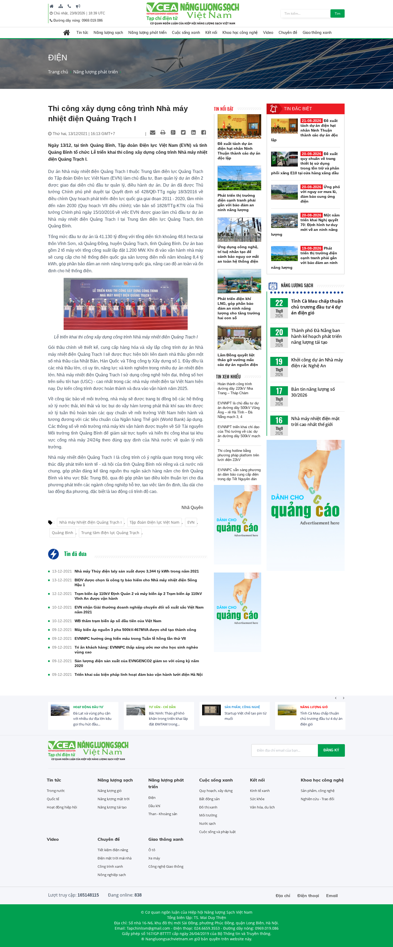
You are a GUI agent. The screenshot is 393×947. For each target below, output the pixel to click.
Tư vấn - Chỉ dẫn (162, 707)
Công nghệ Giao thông (165, 866)
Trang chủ (58, 72)
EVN (191, 522)
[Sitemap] (61, 6)
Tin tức (82, 32)
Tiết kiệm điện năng (113, 849)
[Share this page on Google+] (173, 132)
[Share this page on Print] (163, 132)
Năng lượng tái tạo (112, 807)
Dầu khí (154, 805)
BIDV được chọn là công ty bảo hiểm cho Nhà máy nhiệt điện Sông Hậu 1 (136, 582)
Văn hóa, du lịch (262, 807)
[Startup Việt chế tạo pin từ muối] (211, 714)
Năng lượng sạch (108, 32)
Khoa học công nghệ (240, 32)
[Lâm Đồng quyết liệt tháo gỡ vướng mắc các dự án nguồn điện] (239, 338)
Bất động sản (209, 798)
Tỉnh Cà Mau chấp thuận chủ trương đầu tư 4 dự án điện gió (317, 307)
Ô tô (151, 849)
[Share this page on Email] (152, 132)
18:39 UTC (96, 13)
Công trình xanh (110, 866)
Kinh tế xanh (260, 790)
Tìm (337, 13)
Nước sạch (207, 823)
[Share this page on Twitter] (183, 132)
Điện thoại (308, 895)
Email (332, 895)
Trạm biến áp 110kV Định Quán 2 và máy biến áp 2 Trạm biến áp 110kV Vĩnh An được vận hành (138, 596)
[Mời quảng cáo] (78, 6)
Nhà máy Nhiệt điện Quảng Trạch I (90, 522)
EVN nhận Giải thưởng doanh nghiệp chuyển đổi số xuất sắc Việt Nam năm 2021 (139, 609)
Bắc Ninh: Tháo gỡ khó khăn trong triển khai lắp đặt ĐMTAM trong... (168, 719)
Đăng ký (331, 750)
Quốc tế (53, 798)
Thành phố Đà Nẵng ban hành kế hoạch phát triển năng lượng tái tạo (316, 336)
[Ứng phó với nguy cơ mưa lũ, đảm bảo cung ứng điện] (284, 192)
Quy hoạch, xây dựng (216, 790)
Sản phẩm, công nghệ (242, 707)
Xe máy (154, 858)
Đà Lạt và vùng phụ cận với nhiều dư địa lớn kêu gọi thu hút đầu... (92, 719)
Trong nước (56, 790)
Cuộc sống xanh (186, 32)
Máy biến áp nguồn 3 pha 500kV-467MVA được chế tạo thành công (135, 630)
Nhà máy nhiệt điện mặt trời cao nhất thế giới (315, 421)
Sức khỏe (257, 798)
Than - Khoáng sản (162, 813)
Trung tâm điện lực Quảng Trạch (110, 532)
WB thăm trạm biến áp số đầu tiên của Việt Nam (118, 621)
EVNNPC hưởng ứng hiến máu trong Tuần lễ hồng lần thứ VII (130, 638)
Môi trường (208, 815)
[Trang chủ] (52, 6)
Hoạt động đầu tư (88, 707)
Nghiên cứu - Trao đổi (317, 798)
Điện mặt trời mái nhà (115, 858)
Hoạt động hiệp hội (62, 807)
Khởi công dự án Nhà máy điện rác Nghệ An (317, 363)
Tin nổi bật (223, 109)
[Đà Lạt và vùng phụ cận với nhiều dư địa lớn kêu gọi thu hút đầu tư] (60, 714)
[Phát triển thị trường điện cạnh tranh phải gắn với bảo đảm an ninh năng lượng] (239, 178)
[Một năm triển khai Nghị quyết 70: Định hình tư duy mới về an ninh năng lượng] (284, 220)
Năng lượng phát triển (147, 32)
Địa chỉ (283, 895)
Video (268, 32)
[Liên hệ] (69, 6)
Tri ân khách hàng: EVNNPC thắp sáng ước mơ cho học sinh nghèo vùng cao (136, 649)
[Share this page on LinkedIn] (193, 132)
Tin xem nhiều (228, 376)
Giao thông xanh (317, 32)
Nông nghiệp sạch (112, 874)
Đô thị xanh (208, 807)
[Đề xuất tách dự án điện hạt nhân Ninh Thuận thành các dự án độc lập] (239, 126)
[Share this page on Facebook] (203, 132)
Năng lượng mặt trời (113, 798)
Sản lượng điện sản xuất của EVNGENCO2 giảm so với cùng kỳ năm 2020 (137, 663)
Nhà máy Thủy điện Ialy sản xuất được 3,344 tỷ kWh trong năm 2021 (137, 571)
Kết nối (211, 32)
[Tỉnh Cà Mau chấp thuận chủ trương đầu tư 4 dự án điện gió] (287, 714)
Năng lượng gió (314, 707)
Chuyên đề (288, 32)
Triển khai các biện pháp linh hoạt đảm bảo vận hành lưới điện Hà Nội (139, 674)
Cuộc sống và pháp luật (217, 831)
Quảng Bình (62, 532)
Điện (152, 797)
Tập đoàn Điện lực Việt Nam (154, 522)
